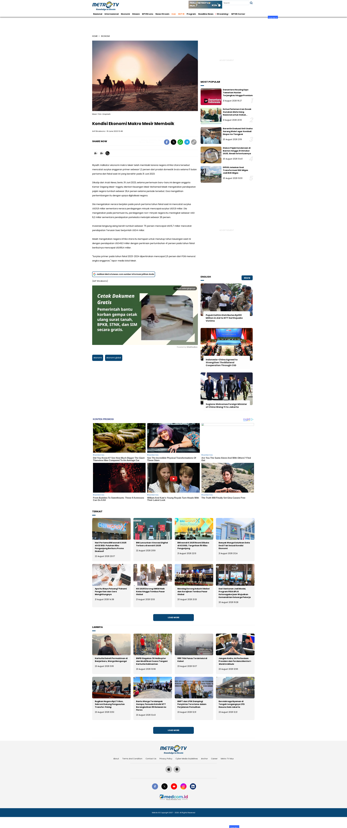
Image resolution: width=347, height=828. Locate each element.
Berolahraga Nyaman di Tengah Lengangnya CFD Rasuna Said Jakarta (232, 704)
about (116, 758)
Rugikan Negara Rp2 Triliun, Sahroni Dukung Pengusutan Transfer (110, 704)
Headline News (205, 14)
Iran (174, 14)
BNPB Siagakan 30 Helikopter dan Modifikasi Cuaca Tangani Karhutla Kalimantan (152, 661)
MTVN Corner (238, 14)
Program (191, 14)
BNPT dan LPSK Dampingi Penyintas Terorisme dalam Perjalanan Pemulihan (191, 704)
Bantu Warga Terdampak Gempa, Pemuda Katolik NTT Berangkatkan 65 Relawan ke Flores (151, 705)
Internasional (112, 14)
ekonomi (98, 357)
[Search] (251, 2)
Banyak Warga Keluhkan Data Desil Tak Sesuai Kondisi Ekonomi (234, 545)
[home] (173, 749)
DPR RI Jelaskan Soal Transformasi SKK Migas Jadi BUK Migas (235, 170)
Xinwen (136, 14)
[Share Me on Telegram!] (187, 142)
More (247, 277)
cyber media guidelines (187, 758)
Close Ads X (273, 18)
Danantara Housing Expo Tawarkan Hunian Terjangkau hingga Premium (238, 92)
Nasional (97, 14)
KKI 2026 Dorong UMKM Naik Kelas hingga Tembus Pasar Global (150, 591)
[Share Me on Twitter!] (173, 142)
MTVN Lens (147, 14)
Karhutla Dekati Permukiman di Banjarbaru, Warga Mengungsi (111, 660)
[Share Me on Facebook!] (167, 142)
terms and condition (132, 758)
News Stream (162, 14)
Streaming (222, 14)
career (214, 758)
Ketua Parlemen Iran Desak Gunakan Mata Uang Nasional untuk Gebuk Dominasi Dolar (237, 113)
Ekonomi (125, 14)
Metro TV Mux (227, 758)
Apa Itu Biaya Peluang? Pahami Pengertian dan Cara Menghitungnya (111, 591)
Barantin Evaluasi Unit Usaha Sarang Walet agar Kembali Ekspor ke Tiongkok (238, 131)
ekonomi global (113, 357)
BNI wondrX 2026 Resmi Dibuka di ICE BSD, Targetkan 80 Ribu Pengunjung (193, 545)
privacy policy (166, 758)
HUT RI (181, 14)
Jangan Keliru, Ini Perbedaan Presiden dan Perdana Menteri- (235, 661)
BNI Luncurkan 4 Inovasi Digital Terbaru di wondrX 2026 (152, 544)
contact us (151, 758)
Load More (173, 617)
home (95, 36)
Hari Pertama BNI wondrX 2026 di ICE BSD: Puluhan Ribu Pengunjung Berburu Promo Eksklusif (110, 547)
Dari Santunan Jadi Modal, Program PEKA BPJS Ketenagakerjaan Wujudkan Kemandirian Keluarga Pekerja (235, 593)
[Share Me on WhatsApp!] (180, 142)
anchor (204, 758)
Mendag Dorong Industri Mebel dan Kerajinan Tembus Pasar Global (193, 591)
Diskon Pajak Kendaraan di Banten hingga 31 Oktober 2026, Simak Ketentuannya (237, 151)
